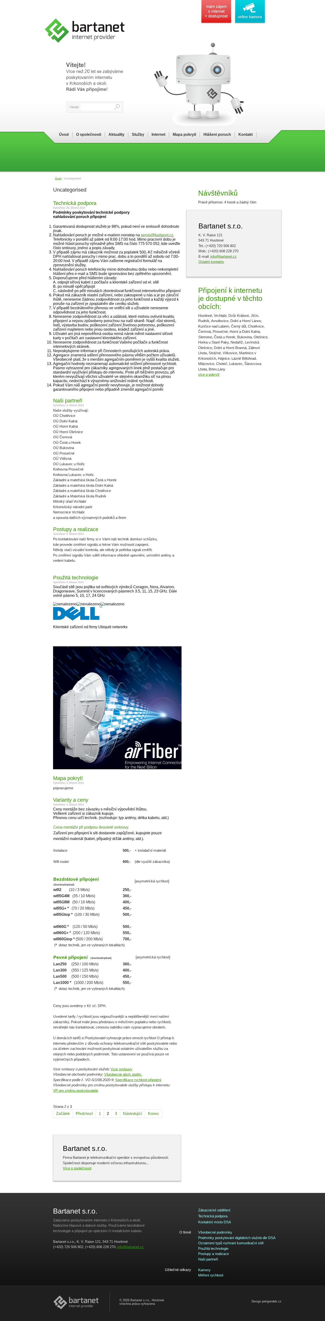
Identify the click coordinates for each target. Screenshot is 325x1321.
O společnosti (88, 134)
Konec (153, 1114)
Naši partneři (67, 401)
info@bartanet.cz (223, 256)
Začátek (63, 1114)
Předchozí (84, 1114)
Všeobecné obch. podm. (123, 1074)
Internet (158, 134)
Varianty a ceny (70, 800)
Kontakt (245, 134)
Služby (138, 134)
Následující (132, 1114)
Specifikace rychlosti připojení (138, 1080)
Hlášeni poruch (217, 134)
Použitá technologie (75, 578)
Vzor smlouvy (121, 1069)
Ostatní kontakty (211, 262)
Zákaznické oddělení (214, 1210)
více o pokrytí (208, 374)
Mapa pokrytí (184, 134)
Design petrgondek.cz (266, 1301)
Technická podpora (74, 203)
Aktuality (116, 134)
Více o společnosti (77, 1168)
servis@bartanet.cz (157, 235)
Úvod (64, 134)
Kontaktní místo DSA (214, 1222)
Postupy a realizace (75, 529)
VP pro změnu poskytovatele (75, 1090)
